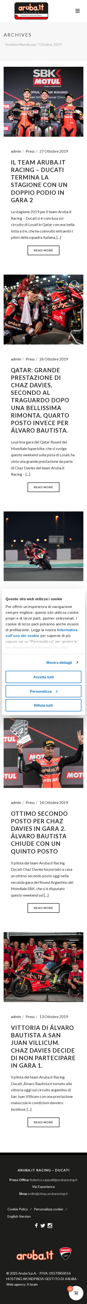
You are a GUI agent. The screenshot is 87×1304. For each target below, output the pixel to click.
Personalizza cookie (48, 1209)
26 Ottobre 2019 (53, 359)
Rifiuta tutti (43, 705)
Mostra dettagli (59, 662)
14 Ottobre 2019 (53, 802)
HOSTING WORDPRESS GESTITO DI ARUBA (41, 1279)
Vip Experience (43, 1186)
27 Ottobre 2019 (53, 151)
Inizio (42, 57)
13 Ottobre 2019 (53, 1016)
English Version (19, 1216)
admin (16, 151)
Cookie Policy (17, 1209)
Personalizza (41, 691)
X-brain (32, 1284)
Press (30, 151)
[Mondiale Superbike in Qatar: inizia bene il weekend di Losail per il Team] (43, 545)
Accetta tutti (43, 677)
